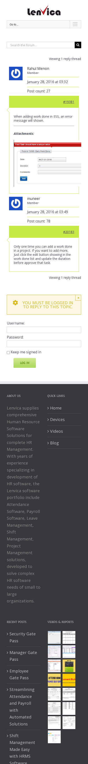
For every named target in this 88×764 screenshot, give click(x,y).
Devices (57, 419)
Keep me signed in (26, 352)
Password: (15, 337)
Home (56, 408)
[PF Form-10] (69, 694)
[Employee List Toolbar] (69, 652)
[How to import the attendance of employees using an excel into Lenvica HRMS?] (54, 637)
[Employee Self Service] (54, 680)
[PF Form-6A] (54, 708)
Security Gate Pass (22, 637)
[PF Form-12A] (54, 694)
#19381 (68, 102)
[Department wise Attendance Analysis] (69, 637)
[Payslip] (54, 737)
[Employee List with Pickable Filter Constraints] (54, 666)
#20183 (68, 232)
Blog (54, 443)
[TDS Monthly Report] (69, 708)
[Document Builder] (69, 680)
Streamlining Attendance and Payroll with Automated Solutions (22, 707)
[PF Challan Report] (69, 723)
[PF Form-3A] (54, 723)
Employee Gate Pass (19, 674)
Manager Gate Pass (23, 656)
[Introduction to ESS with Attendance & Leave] (69, 666)
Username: (16, 323)
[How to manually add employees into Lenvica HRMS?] (54, 652)
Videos (56, 431)
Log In (24, 363)
